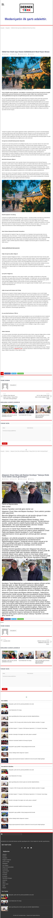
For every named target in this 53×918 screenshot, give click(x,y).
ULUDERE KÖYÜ (6, 640)
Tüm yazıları (12, 385)
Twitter (14, 373)
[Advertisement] (26, 39)
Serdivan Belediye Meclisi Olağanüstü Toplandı (18, 752)
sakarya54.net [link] (7, 529)
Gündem (25, 54)
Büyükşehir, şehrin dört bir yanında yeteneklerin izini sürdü (21, 704)
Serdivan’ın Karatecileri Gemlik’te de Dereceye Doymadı (20, 740)
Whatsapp (21, 373)
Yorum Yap (32, 54)
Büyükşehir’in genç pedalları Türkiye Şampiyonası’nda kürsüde (22, 746)
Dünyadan (21, 54)
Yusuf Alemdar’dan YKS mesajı (25, 415)
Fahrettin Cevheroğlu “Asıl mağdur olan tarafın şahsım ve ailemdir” (23, 734)
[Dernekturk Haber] (26, 15)
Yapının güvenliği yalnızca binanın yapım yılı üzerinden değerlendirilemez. (42, 416)
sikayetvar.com (18, 348)
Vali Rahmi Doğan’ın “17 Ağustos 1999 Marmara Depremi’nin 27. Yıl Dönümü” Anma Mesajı (28, 728)
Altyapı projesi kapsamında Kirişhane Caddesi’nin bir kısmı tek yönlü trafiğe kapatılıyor (27, 758)
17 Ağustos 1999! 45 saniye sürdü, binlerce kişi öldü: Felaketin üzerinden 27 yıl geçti (27, 722)
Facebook (8, 373)
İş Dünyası (25, 479)
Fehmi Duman (5, 54)
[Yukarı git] (50, 915)
